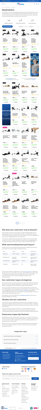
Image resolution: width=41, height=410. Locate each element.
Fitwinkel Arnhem (24, 388)
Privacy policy (11, 409)
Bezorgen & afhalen (6, 355)
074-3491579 (18, 359)
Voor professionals (34, 386)
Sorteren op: (26, 26)
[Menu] (3, 3)
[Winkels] (34, 4)
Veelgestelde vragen (5, 395)
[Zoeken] (5, 4)
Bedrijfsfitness (33, 388)
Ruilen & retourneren (6, 357)
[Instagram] (4, 368)
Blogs (13, 393)
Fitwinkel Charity (15, 390)
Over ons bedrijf (15, 385)
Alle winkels (23, 385)
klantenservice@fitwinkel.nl (21, 360)
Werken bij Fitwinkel (15, 387)
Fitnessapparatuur (8, 7)
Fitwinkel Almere (24, 387)
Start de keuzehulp (6, 118)
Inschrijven (35, 378)
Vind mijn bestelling (6, 354)
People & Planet (14, 392)
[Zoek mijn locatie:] (32, 4)
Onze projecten (34, 389)
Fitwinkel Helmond (24, 393)
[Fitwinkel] (4, 408)
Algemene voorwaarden (12, 407)
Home (3, 7)
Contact (3, 386)
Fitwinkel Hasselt (24, 402)
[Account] (36, 4)
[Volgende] (24, 223)
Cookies (15, 409)
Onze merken (14, 388)
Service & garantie (6, 358)
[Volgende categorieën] (37, 20)
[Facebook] (2, 368)
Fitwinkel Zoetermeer (25, 397)
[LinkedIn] (6, 368)
